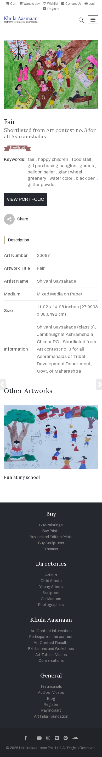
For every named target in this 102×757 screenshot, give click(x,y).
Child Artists (51, 581)
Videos (58, 693)
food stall (81, 159)
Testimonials (51, 687)
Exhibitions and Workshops (51, 649)
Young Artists (51, 587)
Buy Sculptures (51, 543)
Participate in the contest (51, 637)
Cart (12, 4)
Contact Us (73, 4)
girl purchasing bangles (51, 165)
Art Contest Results (51, 643)
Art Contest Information (51, 631)
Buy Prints (51, 531)
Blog (51, 699)
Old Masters (51, 599)
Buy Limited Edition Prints (51, 537)
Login (92, 4)
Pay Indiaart (51, 710)
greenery (36, 178)
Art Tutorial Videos (51, 655)
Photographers (51, 605)
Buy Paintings (51, 525)
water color (61, 178)
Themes (51, 549)
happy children (53, 159)
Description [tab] (18, 240)
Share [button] (18, 220)
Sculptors (51, 593)
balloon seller (41, 172)
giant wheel (70, 172)
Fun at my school (22, 477)
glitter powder (41, 184)
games (87, 165)
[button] (81, 20)
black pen (85, 178)
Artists (51, 575)
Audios (44, 693)
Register (53, 9)
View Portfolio (25, 199)
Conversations (51, 661)
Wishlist (52, 4)
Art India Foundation (51, 716)
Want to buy (31, 4)
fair (31, 159)
